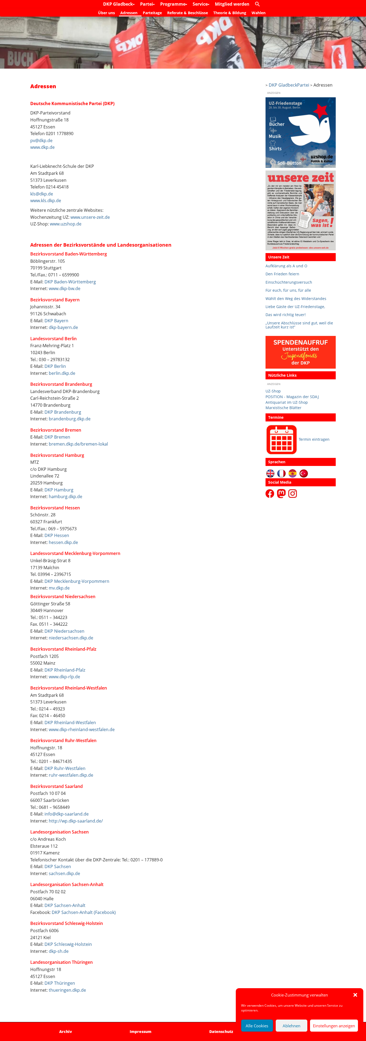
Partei (147, 4)
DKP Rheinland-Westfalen (70, 722)
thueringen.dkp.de (67, 990)
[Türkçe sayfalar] (304, 473)
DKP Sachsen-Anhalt (64, 905)
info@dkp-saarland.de (66, 814)
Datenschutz (221, 1031)
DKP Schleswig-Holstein (68, 944)
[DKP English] (270, 473)
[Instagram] (292, 493)
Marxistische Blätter (283, 407)
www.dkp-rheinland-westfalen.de (82, 729)
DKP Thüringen (59, 983)
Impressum (140, 1031)
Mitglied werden (232, 4)
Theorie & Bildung (229, 12)
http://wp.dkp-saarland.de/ (76, 821)
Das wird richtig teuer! (286, 315)
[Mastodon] (282, 493)
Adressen (128, 12)
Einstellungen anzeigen (334, 1025)
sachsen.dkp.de (64, 873)
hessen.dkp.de (63, 542)
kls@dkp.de (41, 194)
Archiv (65, 1031)
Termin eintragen (314, 439)
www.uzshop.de (65, 224)
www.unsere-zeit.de (90, 217)
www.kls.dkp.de (45, 200)
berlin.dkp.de (62, 373)
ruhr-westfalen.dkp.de (71, 775)
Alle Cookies (257, 1025)
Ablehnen (291, 1025)
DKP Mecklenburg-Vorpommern (76, 581)
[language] (281, 473)
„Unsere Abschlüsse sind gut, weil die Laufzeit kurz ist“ (299, 325)
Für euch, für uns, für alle (288, 290)
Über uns (106, 12)
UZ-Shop (273, 391)
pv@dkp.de (41, 140)
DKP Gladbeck (118, 4)
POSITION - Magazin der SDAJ (292, 396)
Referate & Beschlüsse (187, 12)
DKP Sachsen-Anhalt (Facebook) (84, 912)
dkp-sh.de (59, 951)
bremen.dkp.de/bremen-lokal (78, 444)
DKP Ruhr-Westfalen (64, 768)
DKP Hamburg (58, 490)
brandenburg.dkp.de (70, 419)
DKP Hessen (56, 535)
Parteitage (152, 12)
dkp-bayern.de (63, 327)
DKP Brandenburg (62, 412)
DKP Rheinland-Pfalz (64, 670)
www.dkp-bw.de (64, 288)
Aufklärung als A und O (286, 266)
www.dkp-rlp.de (64, 677)
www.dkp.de (42, 147)
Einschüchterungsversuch (289, 282)
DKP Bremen (57, 437)
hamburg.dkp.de (65, 496)
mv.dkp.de (59, 588)
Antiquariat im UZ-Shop (287, 402)
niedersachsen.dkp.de (71, 638)
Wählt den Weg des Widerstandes (296, 299)
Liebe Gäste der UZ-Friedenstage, (295, 307)
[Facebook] (271, 493)
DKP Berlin (55, 366)
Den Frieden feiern (282, 274)
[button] (355, 995)
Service (201, 4)
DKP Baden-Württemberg (70, 282)
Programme (173, 4)
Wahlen (259, 12)
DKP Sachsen (57, 866)
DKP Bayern (56, 321)
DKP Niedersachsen (64, 631)
